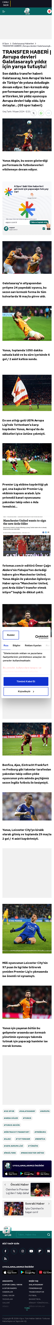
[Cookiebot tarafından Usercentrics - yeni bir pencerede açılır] (36, 637)
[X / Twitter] (14, 1251)
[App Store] (11, 1173)
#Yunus (27, 1118)
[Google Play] (27, 1173)
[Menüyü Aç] (3, 11)
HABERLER (7, 1292)
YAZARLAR (7, 1299)
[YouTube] (31, 1251)
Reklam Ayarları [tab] (33, 645)
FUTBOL (33, 1295)
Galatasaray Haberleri (23, 43)
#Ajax (7, 1139)
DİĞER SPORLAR (37, 1306)
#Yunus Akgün (12, 1125)
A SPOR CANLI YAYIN (12, 1284)
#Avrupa (45, 1111)
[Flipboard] (40, 1251)
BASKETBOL (35, 1299)
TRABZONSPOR (36, 1292)
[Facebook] (5, 1251)
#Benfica (40, 1139)
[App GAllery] (43, 1173)
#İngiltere (10, 1153)
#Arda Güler (11, 1118)
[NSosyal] (49, 1251)
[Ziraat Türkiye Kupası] (49, 11)
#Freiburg (40, 1132)
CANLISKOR (5, 3)
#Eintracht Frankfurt (16, 1132)
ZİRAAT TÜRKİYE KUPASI (40, 1303)
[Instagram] (23, 1251)
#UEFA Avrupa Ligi (13, 1146)
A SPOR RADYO (9, 1288)
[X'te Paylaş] (34, 113)
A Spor (5, 43)
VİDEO (5, 1306)
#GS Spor (9, 1111)
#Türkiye (33, 1146)
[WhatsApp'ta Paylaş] (41, 113)
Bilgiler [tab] (16, 645)
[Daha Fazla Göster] (49, 113)
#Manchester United (32, 1153)
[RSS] (5, 1259)
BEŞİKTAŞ (33, 1281)
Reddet (11, 635)
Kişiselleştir (24, 691)
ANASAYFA (7, 1281)
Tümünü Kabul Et (26, 681)
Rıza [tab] (5, 645)
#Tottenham (23, 1139)
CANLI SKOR (8, 1295)
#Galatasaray (27, 1111)
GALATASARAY (36, 1284)
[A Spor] (27, 11)
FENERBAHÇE (35, 1288)
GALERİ (6, 1303)
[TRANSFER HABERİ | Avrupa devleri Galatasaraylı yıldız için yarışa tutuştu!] (27, 134)
